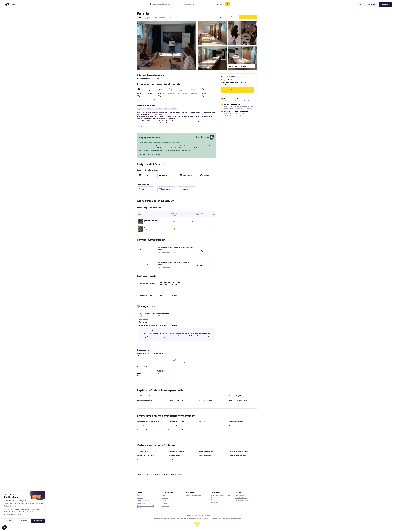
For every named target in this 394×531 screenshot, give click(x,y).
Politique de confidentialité (212, 518)
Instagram (165, 506)
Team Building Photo (205, 455)
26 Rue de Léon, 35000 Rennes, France (161, 18)
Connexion (371, 4)
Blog (163, 495)
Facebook (165, 498)
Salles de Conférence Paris (146, 430)
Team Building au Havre (176, 421)
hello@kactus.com (241, 498)
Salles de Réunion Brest (145, 400)
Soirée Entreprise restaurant (177, 460)
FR (360, 4)
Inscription (385, 4)
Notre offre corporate (193, 495)
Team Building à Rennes (237, 396)
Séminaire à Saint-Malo (206, 396)
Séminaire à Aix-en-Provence (239, 426)
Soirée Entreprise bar (206, 451)
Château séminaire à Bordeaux (178, 430)
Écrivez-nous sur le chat (243, 500)
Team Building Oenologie (145, 460)
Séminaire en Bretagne (175, 400)
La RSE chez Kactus (143, 500)
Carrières (140, 498)
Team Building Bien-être (176, 451)
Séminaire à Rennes (205, 400)
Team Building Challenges (238, 455)
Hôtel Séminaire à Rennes (145, 396)
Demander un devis (248, 17)
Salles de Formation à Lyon (146, 426)
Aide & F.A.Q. (141, 503)
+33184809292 (240, 495)
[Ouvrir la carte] (176, 360)
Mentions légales (182, 518)
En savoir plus (142, 126)
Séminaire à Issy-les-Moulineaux (148, 421)
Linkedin (164, 503)
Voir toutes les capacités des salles (148, 100)
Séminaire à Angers (174, 426)
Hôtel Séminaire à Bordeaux (208, 426)
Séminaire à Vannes (174, 396)
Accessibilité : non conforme (231, 518)
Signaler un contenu (195, 518)
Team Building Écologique (145, 455)
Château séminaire (174, 455)
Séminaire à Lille (204, 421)
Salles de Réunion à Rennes (238, 400)
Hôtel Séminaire (142, 451)
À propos (140, 495)
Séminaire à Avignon (236, 421)
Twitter (164, 500)
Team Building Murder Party (238, 451)
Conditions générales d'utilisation (164, 518)
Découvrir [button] (15, 4)
